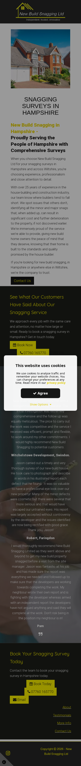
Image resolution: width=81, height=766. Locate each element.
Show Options (40, 404)
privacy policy (56, 383)
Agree (42, 393)
